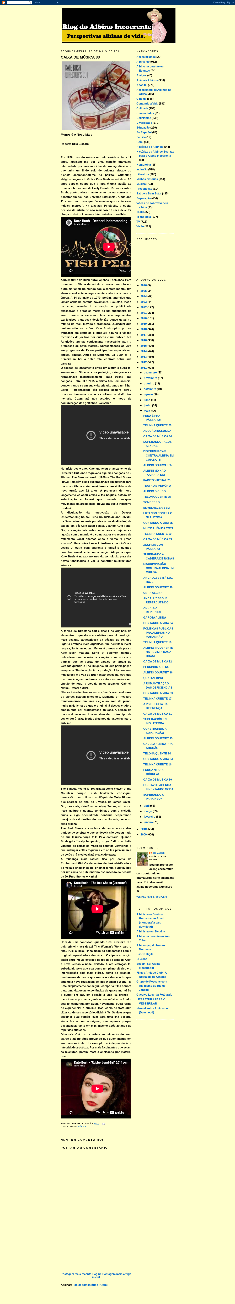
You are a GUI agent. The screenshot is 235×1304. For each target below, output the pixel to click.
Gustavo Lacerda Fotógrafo (154, 994)
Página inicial (97, 1276)
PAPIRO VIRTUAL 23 (156, 480)
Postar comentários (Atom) (90, 1284)
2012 (144, 362)
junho (148, 405)
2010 (144, 829)
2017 (144, 334)
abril (147, 805)
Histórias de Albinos (149, 146)
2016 (144, 340)
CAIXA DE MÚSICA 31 (157, 713)
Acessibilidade (146, 56)
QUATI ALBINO (153, 678)
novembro (151, 378)
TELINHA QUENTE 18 (157, 642)
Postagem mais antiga (116, 1274)
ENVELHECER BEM (156, 507)
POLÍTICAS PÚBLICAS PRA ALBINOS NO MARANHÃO (158, 632)
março (148, 811)
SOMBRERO (151, 502)
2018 (144, 329)
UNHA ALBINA (153, 592)
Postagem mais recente (76, 1274)
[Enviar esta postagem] (103, 1123)
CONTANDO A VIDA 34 (158, 623)
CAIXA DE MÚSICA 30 (157, 779)
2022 (144, 307)
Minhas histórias (147, 179)
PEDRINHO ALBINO (156, 667)
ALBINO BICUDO (154, 491)
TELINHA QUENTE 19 (157, 533)
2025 (144, 290)
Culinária (142, 108)
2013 (144, 356)
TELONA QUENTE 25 (157, 496)
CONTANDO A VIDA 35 (158, 522)
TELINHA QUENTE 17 (157, 698)
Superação (143, 198)
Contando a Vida (147, 103)
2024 (144, 296)
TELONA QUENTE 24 (157, 753)
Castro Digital (145, 954)
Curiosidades (145, 113)
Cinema (141, 98)
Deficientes (143, 118)
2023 (144, 301)
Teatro (140, 212)
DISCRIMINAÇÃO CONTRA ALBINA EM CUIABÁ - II (158, 455)
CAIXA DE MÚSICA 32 (157, 661)
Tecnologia (143, 216)
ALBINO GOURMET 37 (158, 465)
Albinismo (143, 61)
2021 (144, 312)
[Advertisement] (86, 1247)
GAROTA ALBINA (154, 617)
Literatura (142, 174)
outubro (149, 383)
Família (141, 137)
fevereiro (150, 816)
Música (82, 1127)
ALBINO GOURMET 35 (158, 738)
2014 (144, 351)
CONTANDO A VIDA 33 (158, 693)
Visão (140, 226)
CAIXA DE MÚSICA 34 (157, 436)
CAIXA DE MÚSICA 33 (80, 57)
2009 (144, 834)
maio (147, 410)
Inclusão (142, 169)
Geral (139, 142)
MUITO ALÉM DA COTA (158, 528)
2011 (144, 367)
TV (138, 221)
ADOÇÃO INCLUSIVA (157, 430)
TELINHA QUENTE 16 (157, 764)
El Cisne (141, 958)
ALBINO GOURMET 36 (158, 587)
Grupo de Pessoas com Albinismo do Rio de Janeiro (151, 985)
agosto (149, 394)
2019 (144, 323)
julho (147, 400)
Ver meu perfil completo (152, 897)
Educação (143, 127)
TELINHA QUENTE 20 (157, 425)
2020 (144, 318)
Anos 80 (141, 85)
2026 (144, 285)
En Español (144, 132)
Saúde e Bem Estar (148, 193)
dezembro (151, 372)
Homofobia (143, 164)
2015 (144, 345)
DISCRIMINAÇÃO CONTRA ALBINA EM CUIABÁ (158, 568)
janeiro (148, 822)
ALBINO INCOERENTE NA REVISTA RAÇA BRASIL (158, 651)
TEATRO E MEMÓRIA (157, 485)
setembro (150, 389)
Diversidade (144, 122)
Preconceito (144, 188)
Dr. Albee (159, 853)
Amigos (141, 75)
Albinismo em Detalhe (150, 931)
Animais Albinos (147, 80)
